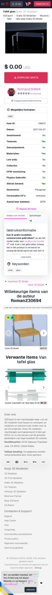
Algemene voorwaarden (16, 543)
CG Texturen (10, 487)
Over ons (10, 414)
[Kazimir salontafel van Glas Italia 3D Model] (26, 385)
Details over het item (15, 215)
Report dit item (27, 208)
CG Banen (9, 505)
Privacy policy (11, 538)
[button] (43, 333)
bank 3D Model (36, 284)
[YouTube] (41, 583)
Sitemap (38, 568)
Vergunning (9, 529)
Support (8, 516)
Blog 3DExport (11, 500)
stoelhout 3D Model (18, 281)
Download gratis (27, 77)
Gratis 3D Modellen (13, 482)
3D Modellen (10, 473)
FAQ (6, 525)
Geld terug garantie (13, 547)
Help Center (10, 520)
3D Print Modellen (13, 478)
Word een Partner (13, 496)
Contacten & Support (18, 511)
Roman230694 (28, 89)
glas (18, 270)
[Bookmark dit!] (43, 342)
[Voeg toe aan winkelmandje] (37, 397)
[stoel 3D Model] (26, 330)
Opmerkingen (35, 215)
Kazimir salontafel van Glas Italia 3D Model (24, 403)
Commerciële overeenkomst (18, 534)
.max (10, 116)
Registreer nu (42, 4)
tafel (10, 270)
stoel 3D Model (12, 348)
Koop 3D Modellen (16, 468)
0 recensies (35, 93)
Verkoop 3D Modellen (15, 491)
